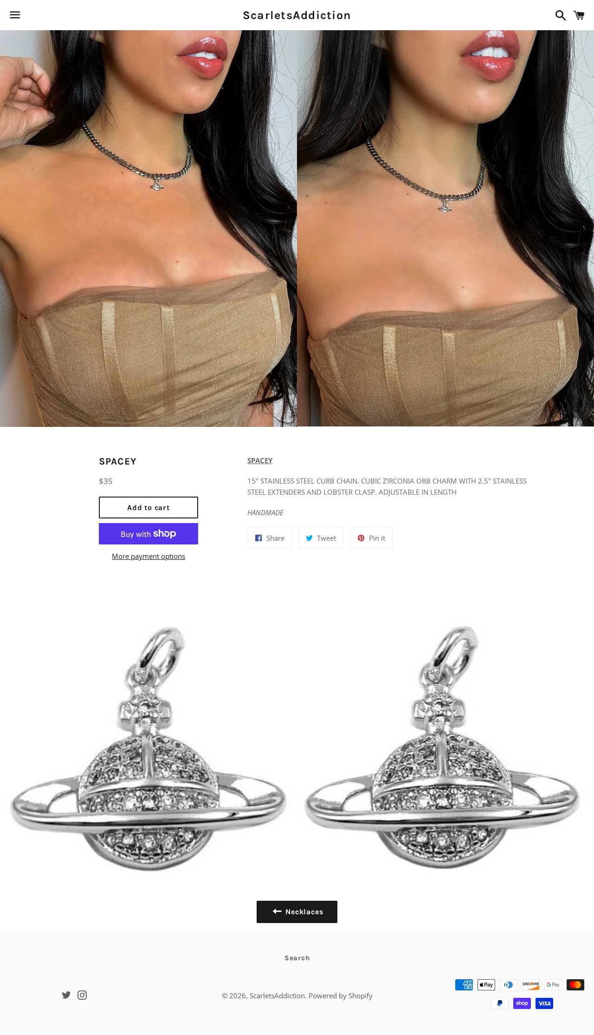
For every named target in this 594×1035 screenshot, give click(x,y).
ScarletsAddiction (297, 15)
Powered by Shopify (341, 995)
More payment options (148, 556)
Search (297, 958)
